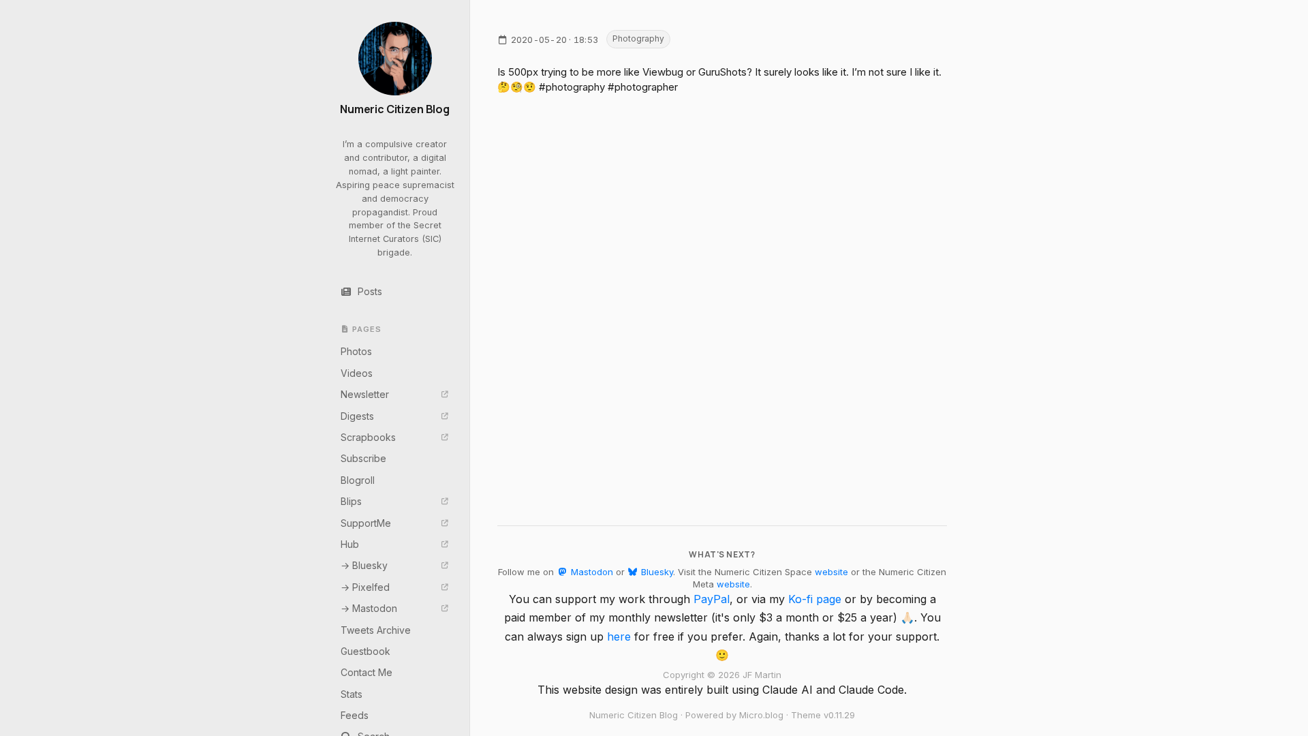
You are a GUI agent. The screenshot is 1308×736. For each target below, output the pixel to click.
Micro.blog (761, 714)
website (831, 571)
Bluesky (655, 571)
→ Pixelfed (365, 587)
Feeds (355, 715)
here (619, 636)
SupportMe (366, 523)
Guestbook (365, 651)
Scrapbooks (368, 437)
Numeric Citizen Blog (395, 109)
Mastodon (590, 571)
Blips (351, 501)
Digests (357, 416)
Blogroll (358, 480)
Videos (357, 373)
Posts (370, 291)
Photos (356, 351)
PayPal (712, 599)
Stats (351, 694)
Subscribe (363, 458)
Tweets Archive (376, 630)
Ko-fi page (814, 599)
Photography (638, 38)
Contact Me (366, 672)
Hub (350, 544)
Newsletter (365, 394)
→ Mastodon (369, 608)
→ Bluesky (364, 565)
